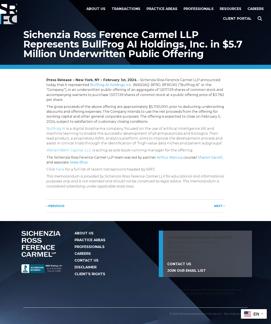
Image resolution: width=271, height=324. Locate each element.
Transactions (126, 9)
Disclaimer (86, 267)
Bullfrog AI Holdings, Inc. (111, 85)
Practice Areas (162, 9)
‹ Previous (55, 206)
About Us (95, 9)
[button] (261, 19)
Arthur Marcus (169, 157)
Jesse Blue (79, 162)
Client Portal (237, 19)
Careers (255, 9)
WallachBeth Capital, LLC (68, 150)
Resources (230, 9)
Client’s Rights (90, 274)
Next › (219, 206)
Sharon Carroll (210, 157)
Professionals (199, 9)
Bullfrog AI (55, 129)
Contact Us (86, 260)
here (60, 169)
